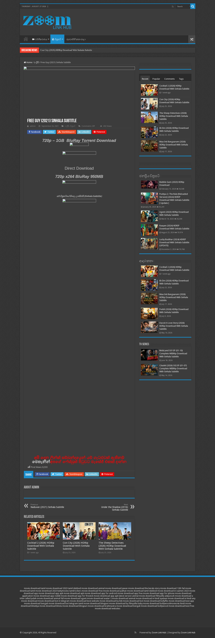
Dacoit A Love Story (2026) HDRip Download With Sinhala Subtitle (173, 326)
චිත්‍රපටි (58, 39)
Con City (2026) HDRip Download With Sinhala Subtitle (66, 50)
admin (33, 126)
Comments (169, 79)
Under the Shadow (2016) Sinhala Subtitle (114, 507)
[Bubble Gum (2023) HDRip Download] (149, 184)
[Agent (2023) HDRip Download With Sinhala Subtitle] (149, 216)
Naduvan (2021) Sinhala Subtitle (47, 506)
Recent (145, 79)
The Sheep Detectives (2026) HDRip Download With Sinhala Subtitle (112, 545)
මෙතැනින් (41, 461)
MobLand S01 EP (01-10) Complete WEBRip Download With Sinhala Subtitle (173, 353)
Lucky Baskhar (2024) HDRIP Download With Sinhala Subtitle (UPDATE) (174, 242)
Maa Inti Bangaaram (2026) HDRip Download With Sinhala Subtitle (173, 144)
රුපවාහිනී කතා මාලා (75, 39)
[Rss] (172, 7)
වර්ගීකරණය (41, 39)
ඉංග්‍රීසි (36, 62)
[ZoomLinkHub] (47, 22)
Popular (156, 79)
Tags (181, 79)
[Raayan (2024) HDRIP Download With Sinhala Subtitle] (149, 230)
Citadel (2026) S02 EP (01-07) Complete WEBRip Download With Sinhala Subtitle (173, 368)
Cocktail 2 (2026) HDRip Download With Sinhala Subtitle (40, 545)
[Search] (192, 6)
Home (26, 38)
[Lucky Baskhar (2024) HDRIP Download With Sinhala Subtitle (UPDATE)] (149, 243)
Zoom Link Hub (159, 632)
